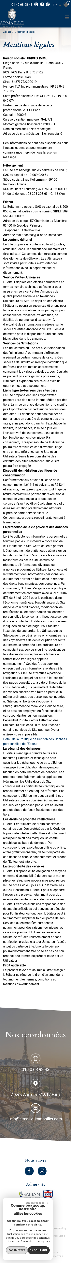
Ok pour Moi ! (38, 1250)
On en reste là (35, 1202)
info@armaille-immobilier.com (35, 1119)
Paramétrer (16, 1250)
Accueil (7, 32)
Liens (62, 1235)
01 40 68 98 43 (21, 4)
